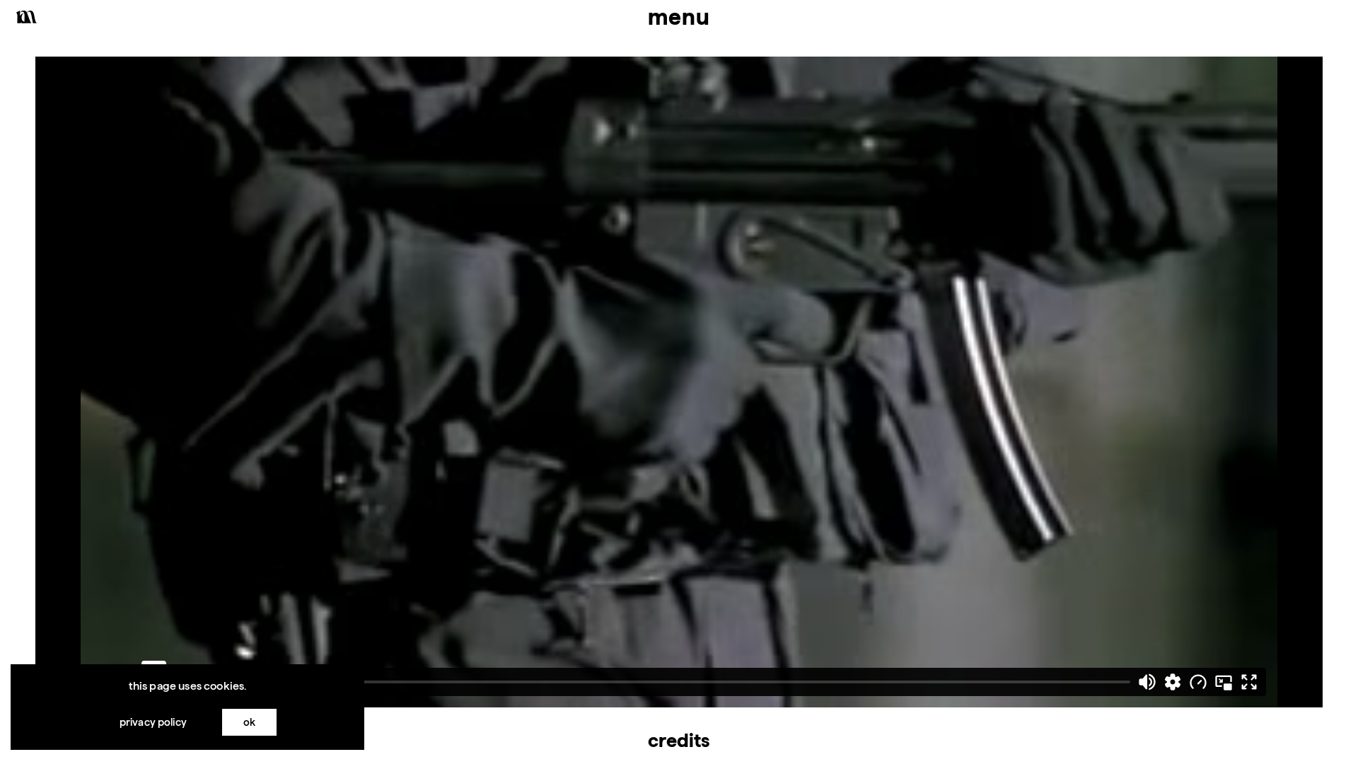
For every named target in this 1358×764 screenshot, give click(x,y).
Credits (679, 740)
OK (249, 722)
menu (679, 16)
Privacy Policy (153, 722)
